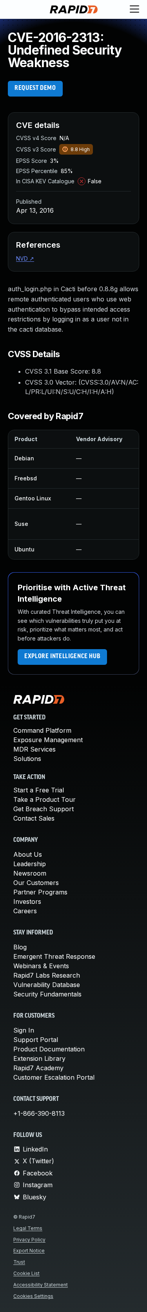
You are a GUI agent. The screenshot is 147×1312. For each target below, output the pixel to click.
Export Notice (29, 1251)
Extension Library (39, 1058)
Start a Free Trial (38, 790)
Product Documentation (49, 1049)
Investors (27, 901)
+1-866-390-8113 (39, 1113)
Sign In (23, 1030)
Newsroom (29, 873)
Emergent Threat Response (54, 956)
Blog (20, 947)
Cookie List (26, 1273)
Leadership (29, 864)
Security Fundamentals (47, 994)
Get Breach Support (43, 809)
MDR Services (34, 749)
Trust (19, 1262)
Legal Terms (27, 1228)
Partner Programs (40, 892)
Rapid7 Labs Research (46, 975)
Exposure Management (48, 740)
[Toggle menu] (134, 9)
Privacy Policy (29, 1240)
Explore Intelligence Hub (62, 656)
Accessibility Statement (40, 1285)
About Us (27, 854)
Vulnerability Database (46, 985)
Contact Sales (33, 818)
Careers (25, 911)
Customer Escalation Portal (53, 1077)
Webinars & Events (41, 966)
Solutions (27, 759)
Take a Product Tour (44, 799)
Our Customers (36, 883)
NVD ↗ (25, 258)
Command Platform (42, 730)
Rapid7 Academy (38, 1068)
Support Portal (35, 1040)
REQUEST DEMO (35, 88)
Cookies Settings (33, 1296)
